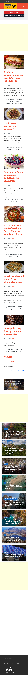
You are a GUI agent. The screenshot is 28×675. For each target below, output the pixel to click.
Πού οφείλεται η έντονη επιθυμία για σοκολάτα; (12, 331)
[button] (23, 6)
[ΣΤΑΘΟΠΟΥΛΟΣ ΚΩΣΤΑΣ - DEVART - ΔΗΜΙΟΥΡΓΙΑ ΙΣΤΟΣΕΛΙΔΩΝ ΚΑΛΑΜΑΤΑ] (9, 669)
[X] (6, 1)
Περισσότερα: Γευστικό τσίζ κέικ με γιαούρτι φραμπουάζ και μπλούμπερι (14, 199)
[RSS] (12, 1)
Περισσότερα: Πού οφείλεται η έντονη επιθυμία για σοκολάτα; (14, 350)
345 (11, 370)
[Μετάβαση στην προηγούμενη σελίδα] (8, 370)
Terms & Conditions (8, 658)
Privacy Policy (12, 657)
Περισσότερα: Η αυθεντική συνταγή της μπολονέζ (14, 148)
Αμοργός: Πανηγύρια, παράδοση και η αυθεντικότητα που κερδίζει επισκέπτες (14, 468)
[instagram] (10, 1)
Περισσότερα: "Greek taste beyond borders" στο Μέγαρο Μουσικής (14, 307)
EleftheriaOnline (15, 663)
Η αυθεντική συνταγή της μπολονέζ (10, 126)
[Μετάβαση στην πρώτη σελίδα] (5, 370)
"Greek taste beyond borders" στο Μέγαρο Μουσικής (14, 279)
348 (23, 370)
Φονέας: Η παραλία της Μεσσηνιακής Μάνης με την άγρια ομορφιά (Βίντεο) (14, 521)
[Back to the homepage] (10, 6)
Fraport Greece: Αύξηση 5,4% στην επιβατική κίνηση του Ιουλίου (14, 556)
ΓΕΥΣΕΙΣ (14, 85)
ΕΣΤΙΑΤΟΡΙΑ (9, 361)
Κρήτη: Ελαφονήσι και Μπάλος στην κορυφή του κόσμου (13, 486)
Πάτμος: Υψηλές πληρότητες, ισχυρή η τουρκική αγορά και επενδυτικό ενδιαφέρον (14, 539)
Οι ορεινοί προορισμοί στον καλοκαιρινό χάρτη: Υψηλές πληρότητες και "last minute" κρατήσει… (14, 451)
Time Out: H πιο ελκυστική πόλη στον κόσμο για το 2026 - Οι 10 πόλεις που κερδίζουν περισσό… (14, 503)
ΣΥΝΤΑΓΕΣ (14, 133)
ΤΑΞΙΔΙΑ (6, 429)
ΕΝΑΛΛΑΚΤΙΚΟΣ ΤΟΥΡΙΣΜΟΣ (10, 498)
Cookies (5, 657)
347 (19, 370)
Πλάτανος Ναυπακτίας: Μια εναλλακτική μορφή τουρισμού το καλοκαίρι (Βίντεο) (14, 433)
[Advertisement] (14, 37)
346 (15, 370)
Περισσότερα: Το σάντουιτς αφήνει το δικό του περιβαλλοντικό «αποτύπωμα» (14, 101)
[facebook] (8, 1)
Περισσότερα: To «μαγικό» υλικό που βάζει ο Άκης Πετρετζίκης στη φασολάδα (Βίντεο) (14, 254)
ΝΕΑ (5, 446)
